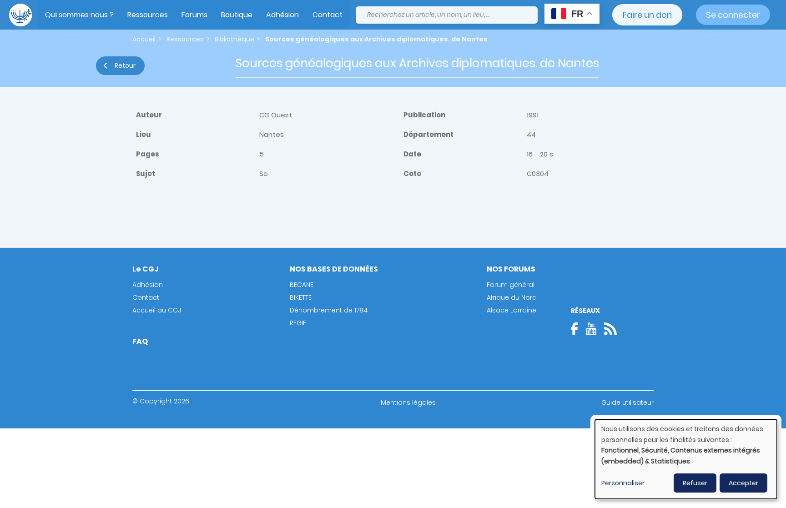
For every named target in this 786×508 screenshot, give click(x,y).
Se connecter (733, 14)
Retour (125, 65)
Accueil (144, 39)
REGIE (298, 322)
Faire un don (647, 14)
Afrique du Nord (512, 297)
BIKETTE (301, 297)
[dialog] (686, 459)
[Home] (20, 15)
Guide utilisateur (627, 402)
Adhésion (282, 15)
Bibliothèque (234, 39)
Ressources (147, 15)
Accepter (743, 483)
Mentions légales (408, 402)
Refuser (695, 483)
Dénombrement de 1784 (329, 310)
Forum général (510, 284)
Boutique (236, 15)
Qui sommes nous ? (79, 15)
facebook (577, 328)
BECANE (301, 284)
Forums (194, 15)
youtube (590, 328)
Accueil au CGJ (156, 310)
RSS (610, 328)
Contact (327, 15)
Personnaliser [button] (623, 483)
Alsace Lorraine (511, 310)
